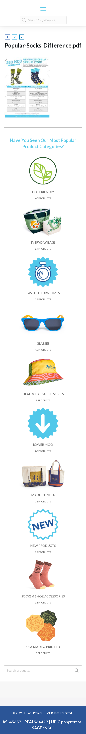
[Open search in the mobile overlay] (43, 20)
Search (77, 670)
